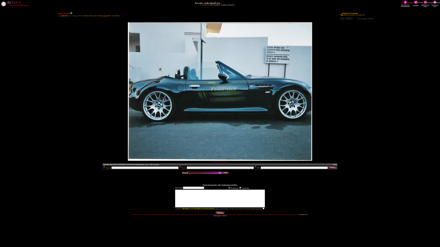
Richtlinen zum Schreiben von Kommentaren (199, 209)
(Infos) (335, 164)
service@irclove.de (303, 214)
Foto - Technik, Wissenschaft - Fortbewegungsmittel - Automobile (99, 16)
